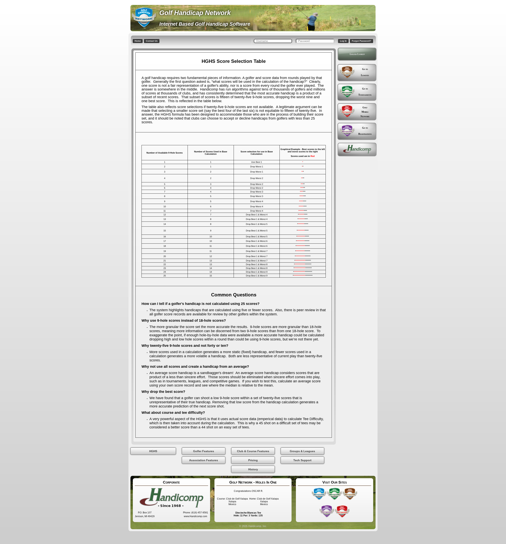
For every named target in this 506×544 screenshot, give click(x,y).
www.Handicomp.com (195, 516)
